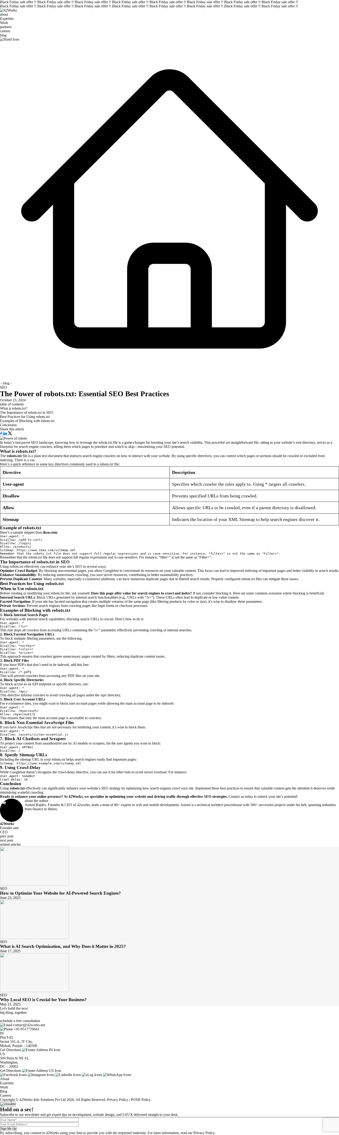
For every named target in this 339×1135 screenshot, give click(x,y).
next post (6, 840)
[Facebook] (13, 1075)
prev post (6, 836)
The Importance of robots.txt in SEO (26, 412)
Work (4, 23)
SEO (3, 387)
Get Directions (10, 1050)
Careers (5, 1095)
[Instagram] (41, 1075)
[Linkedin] (68, 1075)
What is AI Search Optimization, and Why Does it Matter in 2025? (63, 946)
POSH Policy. (141, 1100)
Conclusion (8, 425)
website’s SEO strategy (104, 788)
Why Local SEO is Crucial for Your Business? (43, 999)
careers (5, 31)
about (4, 14)
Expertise (7, 19)
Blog (3, 1091)
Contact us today (241, 796)
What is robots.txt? (13, 408)
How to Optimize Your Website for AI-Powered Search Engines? (60, 893)
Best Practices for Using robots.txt (25, 417)
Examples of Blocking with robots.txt (27, 421)
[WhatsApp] (117, 1075)
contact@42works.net (29, 1025)
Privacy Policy (117, 1100)
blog (3, 35)
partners (6, 27)
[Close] (8, 1104)
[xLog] (92, 1075)
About (4, 1079)
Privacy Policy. (204, 1133)
